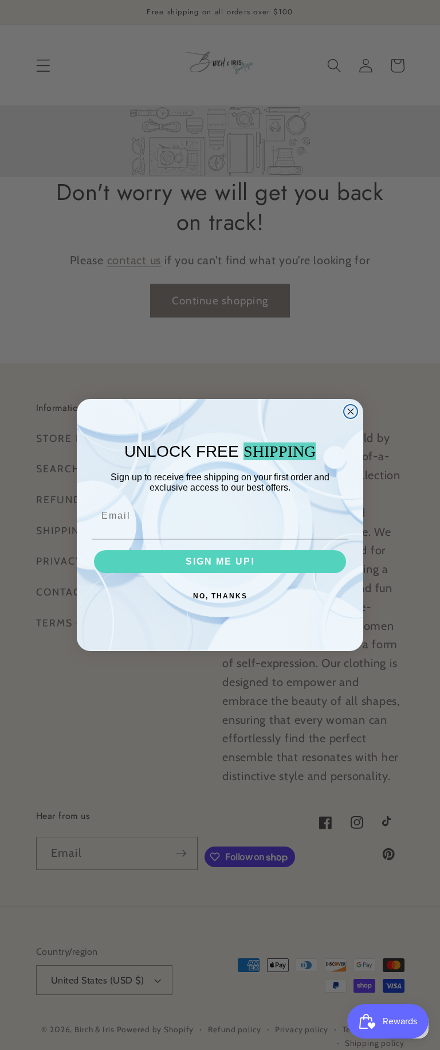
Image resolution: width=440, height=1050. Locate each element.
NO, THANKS (220, 596)
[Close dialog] (351, 411)
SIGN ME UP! (220, 561)
